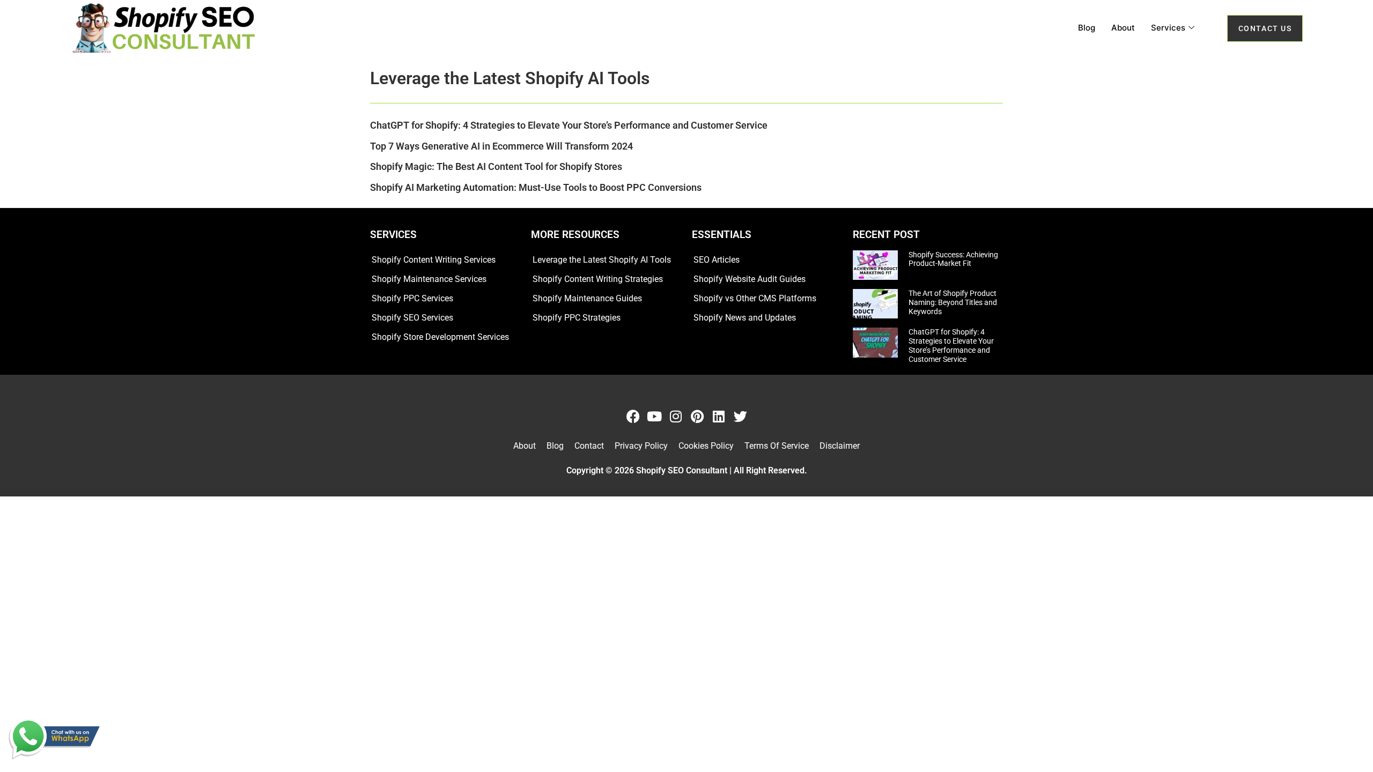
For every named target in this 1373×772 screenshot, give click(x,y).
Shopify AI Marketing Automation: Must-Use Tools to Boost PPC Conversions (536, 187)
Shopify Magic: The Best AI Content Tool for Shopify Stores (496, 166)
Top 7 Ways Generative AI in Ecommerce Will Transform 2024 (501, 146)
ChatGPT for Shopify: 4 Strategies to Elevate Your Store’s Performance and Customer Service (568, 125)
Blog (1086, 28)
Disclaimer (840, 446)
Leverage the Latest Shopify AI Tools (602, 260)
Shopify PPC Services (412, 298)
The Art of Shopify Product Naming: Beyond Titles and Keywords (953, 302)
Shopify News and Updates (744, 318)
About (1123, 28)
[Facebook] (633, 416)
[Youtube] (654, 416)
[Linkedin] (719, 416)
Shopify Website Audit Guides (749, 279)
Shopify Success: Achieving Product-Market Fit (953, 259)
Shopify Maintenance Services (429, 279)
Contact (589, 446)
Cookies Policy (706, 446)
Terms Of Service (776, 446)
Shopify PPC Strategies (577, 318)
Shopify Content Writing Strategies (598, 279)
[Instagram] (676, 416)
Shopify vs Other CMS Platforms (754, 298)
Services (1168, 28)
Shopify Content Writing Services (434, 260)
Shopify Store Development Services (440, 337)
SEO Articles (716, 260)
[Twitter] (740, 416)
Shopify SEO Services (412, 318)
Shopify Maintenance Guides (587, 298)
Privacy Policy (641, 446)
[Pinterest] (697, 416)
